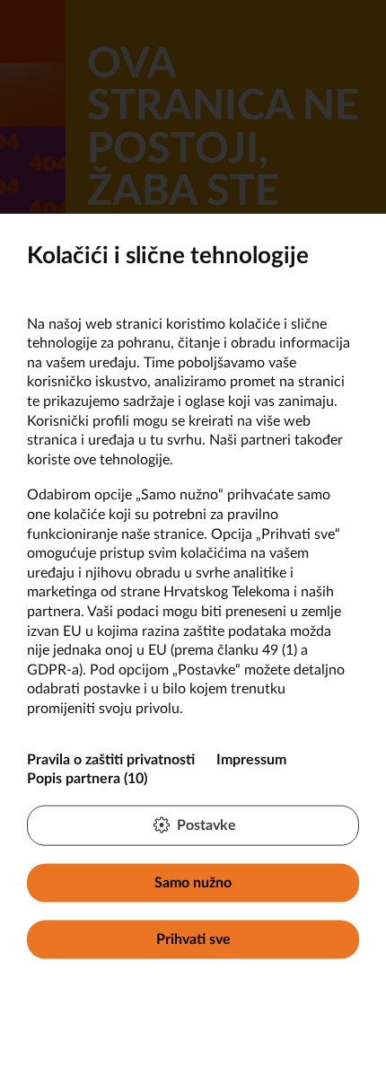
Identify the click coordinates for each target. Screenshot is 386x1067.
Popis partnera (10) (87, 779)
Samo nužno (193, 882)
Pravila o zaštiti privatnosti (111, 759)
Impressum (251, 759)
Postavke (206, 824)
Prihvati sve (193, 939)
